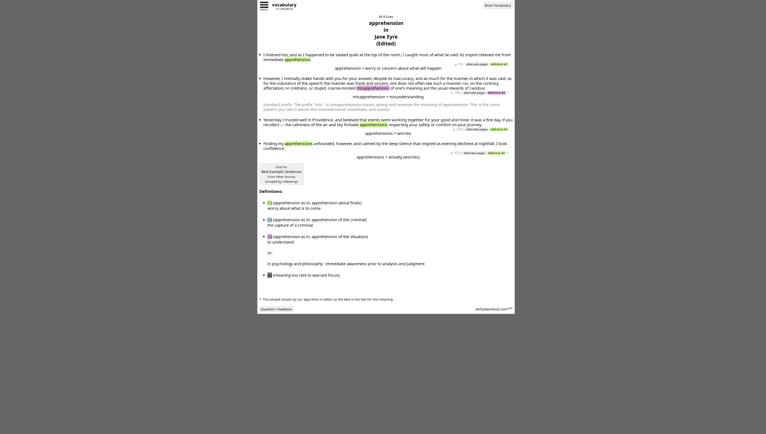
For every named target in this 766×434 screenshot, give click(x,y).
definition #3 (496, 93)
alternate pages (477, 64)
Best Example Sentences (281, 174)
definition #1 (499, 64)
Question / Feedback (276, 309)
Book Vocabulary (498, 5)
